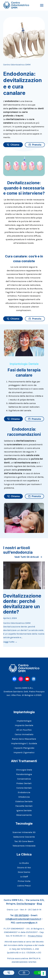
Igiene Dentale (24, 810)
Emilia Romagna (26, 903)
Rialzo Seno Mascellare (24, 738)
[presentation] (24, 575)
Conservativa (24, 778)
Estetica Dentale (24, 801)
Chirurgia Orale (24, 769)
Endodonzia (24, 792)
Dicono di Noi (24, 867)
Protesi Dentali (24, 783)
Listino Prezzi (24, 885)
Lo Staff (24, 876)
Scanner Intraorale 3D (24, 832)
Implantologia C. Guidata (24, 743)
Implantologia (24, 720)
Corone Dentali (24, 787)
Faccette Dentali (24, 806)
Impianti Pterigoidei (24, 748)
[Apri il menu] (42, 5)
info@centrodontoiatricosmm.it (23, 919)
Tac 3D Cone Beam (24, 841)
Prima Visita (24, 881)
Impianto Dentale (24, 725)
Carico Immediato (24, 734)
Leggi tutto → (10, 642)
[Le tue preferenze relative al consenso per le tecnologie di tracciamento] (43, 973)
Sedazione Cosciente (24, 836)
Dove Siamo (24, 872)
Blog (39, 903)
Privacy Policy (35, 935)
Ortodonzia (24, 796)
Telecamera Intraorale (24, 845)
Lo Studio (24, 863)
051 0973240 (22, 915)
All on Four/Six (24, 729)
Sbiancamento (24, 815)
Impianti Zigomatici (24, 752)
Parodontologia (24, 774)
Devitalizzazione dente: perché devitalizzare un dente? (22, 603)
